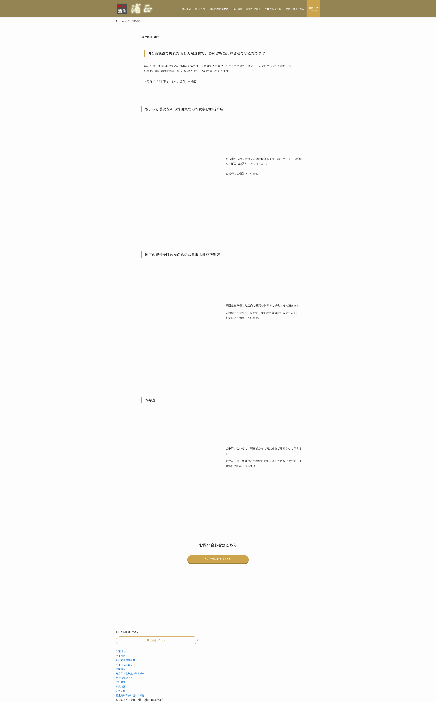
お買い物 (120, 691)
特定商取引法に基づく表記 (130, 695)
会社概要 (120, 682)
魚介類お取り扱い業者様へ (130, 673)
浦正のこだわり (124, 664)
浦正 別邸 (121, 655)
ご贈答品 (120, 669)
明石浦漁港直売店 (125, 660)
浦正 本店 (121, 651)
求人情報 (120, 686)
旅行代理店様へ (124, 677)
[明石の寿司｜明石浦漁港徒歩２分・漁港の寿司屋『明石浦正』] (136, 9)
